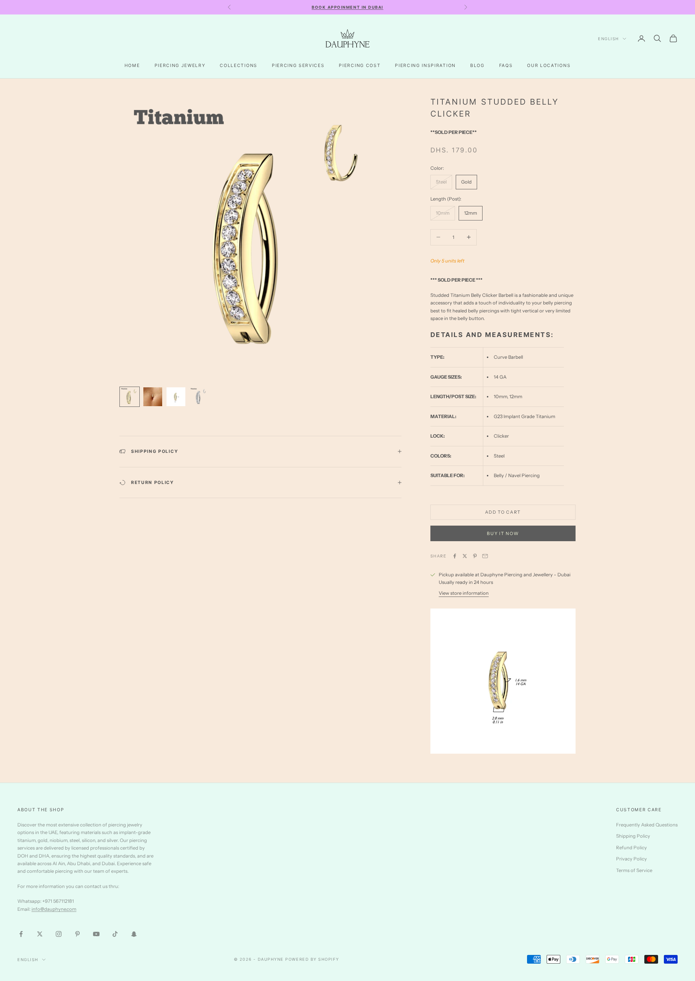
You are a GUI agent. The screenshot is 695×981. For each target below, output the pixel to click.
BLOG (477, 65)
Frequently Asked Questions (647, 825)
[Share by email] (485, 556)
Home (132, 65)
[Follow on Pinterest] (77, 934)
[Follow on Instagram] (58, 934)
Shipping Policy (633, 836)
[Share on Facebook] (455, 556)
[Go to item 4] (199, 397)
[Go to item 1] (129, 397)
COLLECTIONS (238, 65)
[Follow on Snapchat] (134, 934)
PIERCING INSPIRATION (425, 65)
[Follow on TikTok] (115, 934)
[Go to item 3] (176, 397)
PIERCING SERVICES (298, 65)
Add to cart (503, 512)
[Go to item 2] (153, 397)
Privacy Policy (631, 859)
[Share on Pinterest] (475, 556)
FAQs (506, 65)
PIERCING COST (359, 65)
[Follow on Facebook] (21, 934)
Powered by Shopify (312, 959)
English (608, 38)
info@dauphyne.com (53, 909)
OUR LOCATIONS (548, 65)
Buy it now (503, 533)
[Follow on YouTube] (96, 934)
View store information (464, 593)
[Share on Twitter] (465, 556)
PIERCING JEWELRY (180, 65)
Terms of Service (634, 870)
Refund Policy (631, 847)
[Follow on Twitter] (39, 934)
